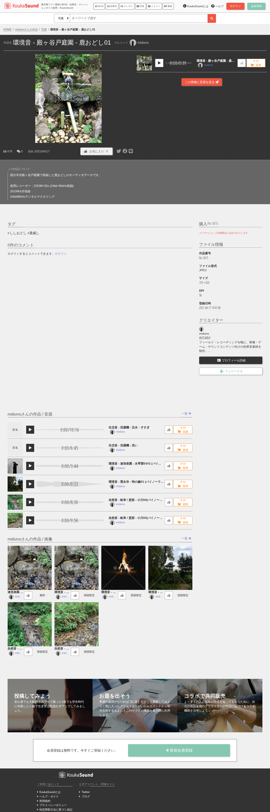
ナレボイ (128, 6)
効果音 (113, 6)
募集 (169, 6)
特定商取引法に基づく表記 (55, 809)
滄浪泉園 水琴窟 (15, 592)
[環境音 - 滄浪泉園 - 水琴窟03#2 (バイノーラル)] (15, 466)
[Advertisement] (202, 142)
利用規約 (44, 800)
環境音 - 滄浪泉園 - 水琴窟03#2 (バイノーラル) (135, 464)
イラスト (155, 6)
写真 (141, 6)
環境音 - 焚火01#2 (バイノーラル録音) (108, 592)
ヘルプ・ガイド (49, 796)
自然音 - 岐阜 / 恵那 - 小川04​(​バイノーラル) (135, 500)
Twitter (85, 792)
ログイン (61, 253)
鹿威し (34, 233)
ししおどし (18, 233)
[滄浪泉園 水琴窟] (30, 568)
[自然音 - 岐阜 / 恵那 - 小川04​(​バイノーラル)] (15, 502)
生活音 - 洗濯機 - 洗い (123, 445)
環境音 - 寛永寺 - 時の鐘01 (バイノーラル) (135, 482)
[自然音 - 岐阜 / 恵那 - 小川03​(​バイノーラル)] (15, 520)
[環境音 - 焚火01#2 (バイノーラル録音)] (123, 568)
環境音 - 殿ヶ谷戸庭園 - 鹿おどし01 (216, 61)
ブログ (86, 796)
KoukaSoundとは (50, 792)
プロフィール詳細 (234, 360)
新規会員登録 (181, 750)
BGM (100, 6)
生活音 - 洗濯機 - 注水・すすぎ (129, 427)
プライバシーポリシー (53, 805)
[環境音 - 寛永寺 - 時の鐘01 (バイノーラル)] (15, 484)
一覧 (185, 413)
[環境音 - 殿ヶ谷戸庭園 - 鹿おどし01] (144, 63)
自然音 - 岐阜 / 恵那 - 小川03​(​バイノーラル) (135, 518)
